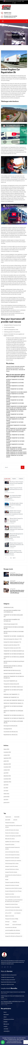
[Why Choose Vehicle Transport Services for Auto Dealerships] (7, 482)
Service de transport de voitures (11, 639)
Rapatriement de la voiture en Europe (8, 982)
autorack (15, 819)
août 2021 (6, 799)
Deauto (5, 1012)
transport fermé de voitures (11, 872)
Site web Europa (14, 369)
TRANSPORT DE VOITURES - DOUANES (13, 636)
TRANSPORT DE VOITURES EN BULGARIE (13, 615)
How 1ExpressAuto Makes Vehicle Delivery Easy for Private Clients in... (13, 497)
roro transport (17, 913)
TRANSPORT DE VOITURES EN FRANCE (13, 654)
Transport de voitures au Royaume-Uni (8, 974)
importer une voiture (9, 894)
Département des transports (12, 368)
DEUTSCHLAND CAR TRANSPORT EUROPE (16, 408)
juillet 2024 (6, 761)
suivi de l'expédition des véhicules (12, 930)
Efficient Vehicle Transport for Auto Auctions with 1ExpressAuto (16, 520)
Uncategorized (7, 728)
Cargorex (5, 1026)
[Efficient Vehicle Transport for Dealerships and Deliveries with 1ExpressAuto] (7, 544)
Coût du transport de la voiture (11, 863)
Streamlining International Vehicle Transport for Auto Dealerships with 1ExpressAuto (16, 528)
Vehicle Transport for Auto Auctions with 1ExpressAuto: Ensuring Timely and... (13, 552)
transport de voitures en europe (12, 885)
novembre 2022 (7, 778)
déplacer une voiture (9, 915)
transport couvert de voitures (10, 645)
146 (11, 557)
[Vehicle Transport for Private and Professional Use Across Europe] (7, 488)
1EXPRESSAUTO (7, 607)
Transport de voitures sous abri (11, 648)
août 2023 (6, 773)
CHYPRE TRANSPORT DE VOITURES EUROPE (16, 392)
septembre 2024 (7, 758)
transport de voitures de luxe (11, 904)
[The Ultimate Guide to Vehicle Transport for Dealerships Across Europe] (7, 504)
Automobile (16, 816)
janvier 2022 (6, 796)
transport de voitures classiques (11, 642)
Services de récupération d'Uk (14, 1041)
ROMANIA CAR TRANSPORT (10, 697)
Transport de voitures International (8, 979)
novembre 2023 (7, 767)
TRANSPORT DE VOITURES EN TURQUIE (13, 718)
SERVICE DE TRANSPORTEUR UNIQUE (12, 703)
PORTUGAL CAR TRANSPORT (10, 694)
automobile (7, 819)
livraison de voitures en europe (12, 833)
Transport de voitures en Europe (7, 977)
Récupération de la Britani (9, 1019)
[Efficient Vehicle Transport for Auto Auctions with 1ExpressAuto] (7, 520)
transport (15, 921)
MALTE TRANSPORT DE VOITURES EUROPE (16, 428)
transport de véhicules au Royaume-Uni (13, 936)
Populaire (14, 478)
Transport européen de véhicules (12, 882)
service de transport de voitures (12, 851)
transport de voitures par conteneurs (13, 860)
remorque (7, 921)
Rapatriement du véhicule (9, 734)
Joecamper (6, 1028)
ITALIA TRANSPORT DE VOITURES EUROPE (16, 417)
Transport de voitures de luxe (10, 684)
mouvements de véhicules (10, 731)
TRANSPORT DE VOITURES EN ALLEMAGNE (14, 656)
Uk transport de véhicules (9, 725)
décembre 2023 (7, 764)
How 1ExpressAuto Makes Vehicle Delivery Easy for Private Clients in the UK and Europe (17, 592)
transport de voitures (9, 844)
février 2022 (6, 793)
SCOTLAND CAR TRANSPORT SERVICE (13, 700)
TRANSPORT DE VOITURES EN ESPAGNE (13, 706)
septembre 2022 (7, 781)
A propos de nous (12, 1039)
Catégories (21, 478)
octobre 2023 (7, 770)
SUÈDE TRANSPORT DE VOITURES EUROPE (16, 449)
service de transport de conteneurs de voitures (13, 826)
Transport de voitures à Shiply (11, 918)
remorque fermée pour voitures (12, 869)
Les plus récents (7, 478)
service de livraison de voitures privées (13, 910)
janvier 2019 (6, 802)
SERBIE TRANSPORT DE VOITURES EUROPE (16, 452)
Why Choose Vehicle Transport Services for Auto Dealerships (16, 575)
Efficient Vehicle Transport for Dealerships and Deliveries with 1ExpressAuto (16, 544)
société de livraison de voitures (12, 830)
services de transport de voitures (12, 854)
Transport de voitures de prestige (12, 907)
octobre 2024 (7, 755)
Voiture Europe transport (9, 624)
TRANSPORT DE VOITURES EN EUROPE (13, 651)
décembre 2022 (7, 776)
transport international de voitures (11, 673)
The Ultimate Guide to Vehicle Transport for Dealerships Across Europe (14, 505)
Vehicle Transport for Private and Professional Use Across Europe (13, 489)
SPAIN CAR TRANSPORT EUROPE (14, 447)
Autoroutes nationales (19, 366)
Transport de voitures (9, 822)
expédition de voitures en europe (12, 841)
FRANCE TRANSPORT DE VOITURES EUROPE (16, 406)
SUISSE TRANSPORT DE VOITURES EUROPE (16, 453)
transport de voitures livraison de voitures (12, 848)
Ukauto (5, 1016)
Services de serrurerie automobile (14, 1042)
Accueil (6, 1039)
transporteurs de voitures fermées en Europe (13, 875)
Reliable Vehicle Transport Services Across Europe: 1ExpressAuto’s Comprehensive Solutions (14, 512)
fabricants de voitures (10, 838)
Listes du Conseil (10, 366)
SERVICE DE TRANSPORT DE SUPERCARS (13, 710)
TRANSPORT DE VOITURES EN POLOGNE (13, 689)
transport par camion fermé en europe (13, 888)
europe (6, 879)
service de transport (16, 924)
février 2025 (6, 749)
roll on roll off (8, 913)
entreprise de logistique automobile (13, 835)
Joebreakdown (7, 1031)
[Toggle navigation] (2, 21)
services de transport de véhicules (12, 933)
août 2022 (6, 784)
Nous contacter (20, 1039)
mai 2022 (6, 787)
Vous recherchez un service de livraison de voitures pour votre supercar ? (13, 900)
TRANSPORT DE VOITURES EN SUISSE (12, 715)
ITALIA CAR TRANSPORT (9, 681)
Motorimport (6, 1014)
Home (5, 39)
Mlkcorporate (6, 1024)
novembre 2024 (7, 752)
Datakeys (5, 1021)
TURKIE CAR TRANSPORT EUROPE (14, 450)
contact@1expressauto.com (9, 17)
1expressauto (8, 816)
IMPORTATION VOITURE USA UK (11, 670)
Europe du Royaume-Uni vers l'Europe (13, 891)
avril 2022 (6, 790)
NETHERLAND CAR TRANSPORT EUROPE (15, 430)
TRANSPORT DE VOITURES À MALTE (12, 687)
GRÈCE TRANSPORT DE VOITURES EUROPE (16, 409)
